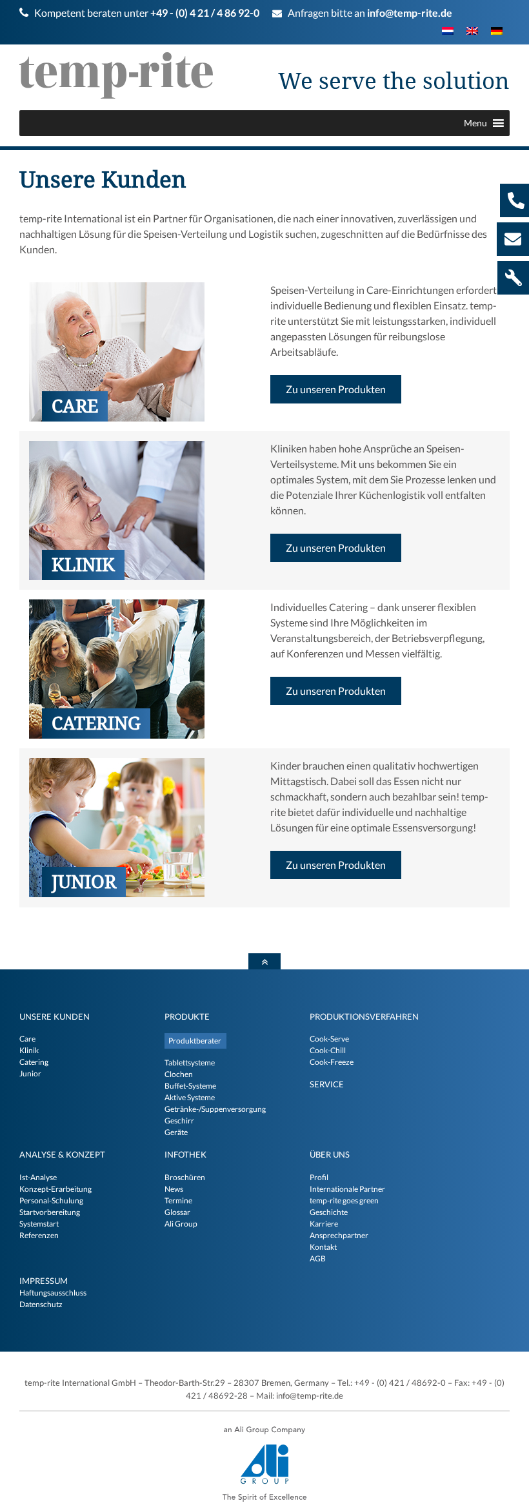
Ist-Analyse (38, 1177)
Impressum (43, 1281)
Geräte (176, 1132)
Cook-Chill (328, 1050)
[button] (475, 123)
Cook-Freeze (332, 1062)
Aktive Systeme (190, 1097)
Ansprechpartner (339, 1235)
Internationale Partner (347, 1189)
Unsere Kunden (54, 1016)
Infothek (185, 1154)
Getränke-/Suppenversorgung (215, 1109)
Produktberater (194, 1040)
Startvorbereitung (49, 1212)
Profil (319, 1177)
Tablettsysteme (190, 1062)
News (174, 1189)
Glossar (177, 1212)
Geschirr (179, 1120)
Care (27, 1039)
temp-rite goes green (344, 1200)
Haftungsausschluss (52, 1292)
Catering (33, 1062)
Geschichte (329, 1212)
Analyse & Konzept (62, 1154)
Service (327, 1084)
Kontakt (323, 1247)
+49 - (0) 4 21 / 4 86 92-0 (204, 12)
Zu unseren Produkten (336, 389)
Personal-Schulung (51, 1200)
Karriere (324, 1223)
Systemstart (39, 1223)
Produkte (187, 1016)
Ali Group (181, 1223)
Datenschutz (41, 1304)
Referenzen (39, 1235)
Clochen (179, 1074)
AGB (318, 1258)
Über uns (330, 1154)
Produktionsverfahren (364, 1016)
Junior (30, 1073)
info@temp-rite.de (409, 12)
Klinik (29, 1050)
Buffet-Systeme (190, 1086)
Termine (178, 1200)
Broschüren (185, 1177)
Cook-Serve (329, 1039)
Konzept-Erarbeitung (55, 1189)
